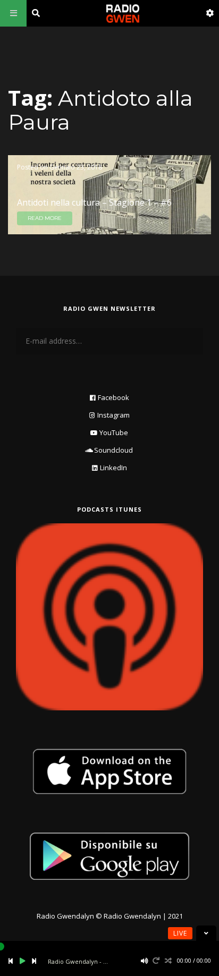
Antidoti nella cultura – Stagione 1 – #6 (94, 202)
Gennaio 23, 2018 (75, 167)
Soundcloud (113, 450)
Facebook (113, 397)
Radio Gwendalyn (65, 916)
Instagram (113, 415)
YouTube (113, 432)
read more (45, 218)
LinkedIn (113, 467)
